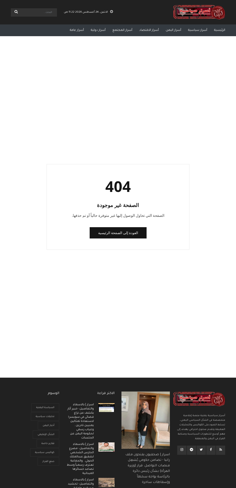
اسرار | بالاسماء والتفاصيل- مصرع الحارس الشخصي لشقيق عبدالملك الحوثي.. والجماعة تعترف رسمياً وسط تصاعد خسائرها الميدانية (80, 459)
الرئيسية (219, 30)
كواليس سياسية (44, 452)
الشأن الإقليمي (46, 434)
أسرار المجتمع (122, 30)
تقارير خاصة (47, 443)
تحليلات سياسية (45, 416)
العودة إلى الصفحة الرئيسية (118, 232)
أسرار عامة (77, 30)
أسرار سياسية (197, 30)
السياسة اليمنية (45, 407)
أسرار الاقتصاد (149, 30)
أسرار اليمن (173, 30)
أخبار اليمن (48, 425)
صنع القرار (48, 461)
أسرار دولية (98, 30)
